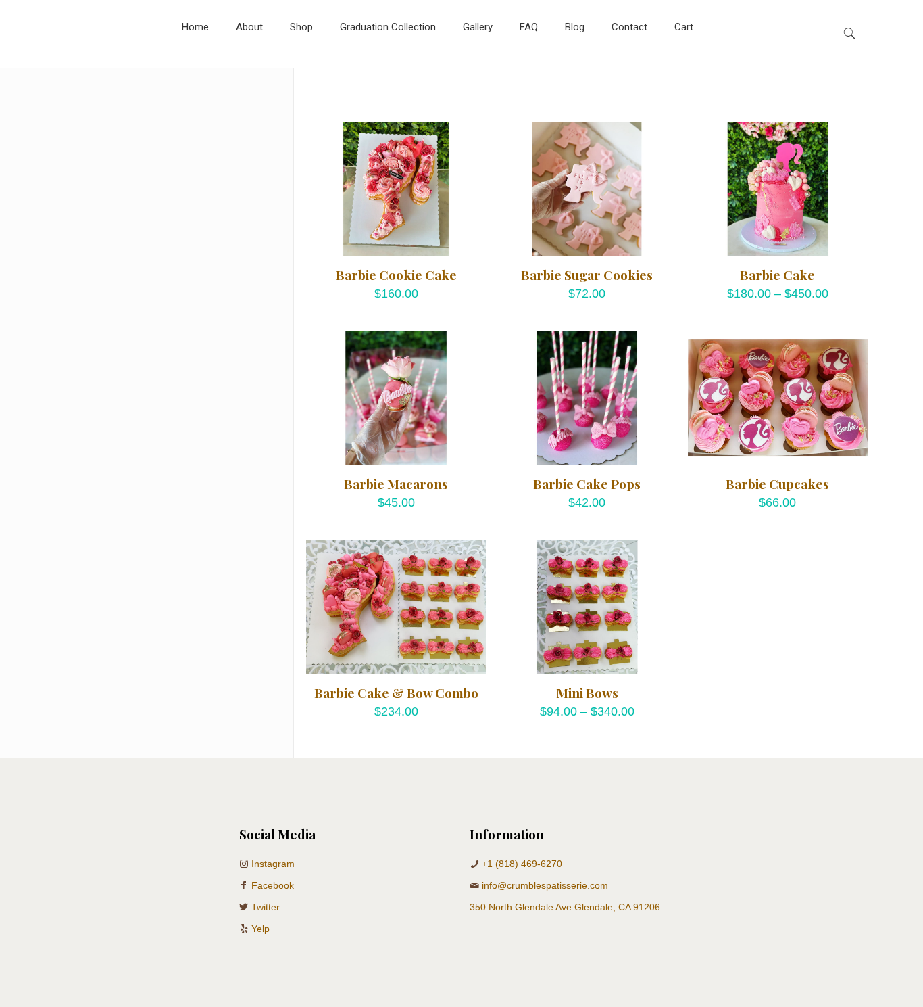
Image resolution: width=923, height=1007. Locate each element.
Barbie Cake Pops (587, 483)
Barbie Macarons (396, 483)
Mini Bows (587, 692)
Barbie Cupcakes (777, 483)
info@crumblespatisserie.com (545, 885)
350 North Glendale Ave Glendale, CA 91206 (565, 906)
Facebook (272, 885)
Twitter (265, 906)
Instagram (273, 863)
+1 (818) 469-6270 (522, 863)
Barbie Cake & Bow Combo (396, 692)
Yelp (260, 928)
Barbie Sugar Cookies (587, 274)
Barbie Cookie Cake (396, 274)
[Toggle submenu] (301, 61)
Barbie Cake (777, 274)
